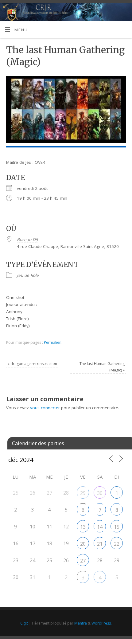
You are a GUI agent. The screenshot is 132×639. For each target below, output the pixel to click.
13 (83, 526)
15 (116, 526)
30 (100, 493)
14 (100, 526)
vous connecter (45, 407)
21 (100, 543)
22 (116, 543)
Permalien (52, 342)
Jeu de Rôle (28, 275)
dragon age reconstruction (32, 363)
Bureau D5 (27, 239)
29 (83, 493)
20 (83, 543)
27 (83, 560)
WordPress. (101, 623)
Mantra (80, 623)
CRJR (24, 623)
